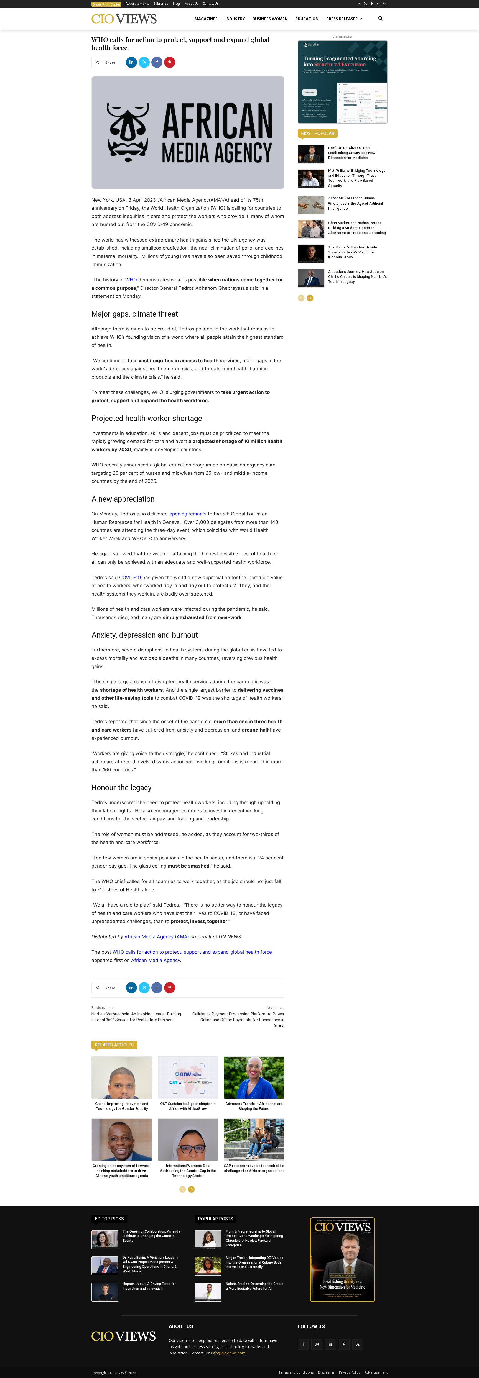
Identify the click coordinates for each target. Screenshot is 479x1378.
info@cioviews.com (228, 1353)
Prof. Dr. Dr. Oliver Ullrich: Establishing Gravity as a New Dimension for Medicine (352, 153)
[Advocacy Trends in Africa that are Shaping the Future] (254, 1077)
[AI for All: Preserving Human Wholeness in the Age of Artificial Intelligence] (311, 205)
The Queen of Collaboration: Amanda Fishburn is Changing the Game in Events (151, 1236)
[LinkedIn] (359, 4)
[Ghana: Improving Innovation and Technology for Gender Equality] (121, 1077)
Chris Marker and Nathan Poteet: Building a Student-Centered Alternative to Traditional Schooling (357, 228)
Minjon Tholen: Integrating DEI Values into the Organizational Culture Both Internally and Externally (254, 1262)
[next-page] (191, 1189)
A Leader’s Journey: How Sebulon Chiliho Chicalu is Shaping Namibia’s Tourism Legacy (357, 277)
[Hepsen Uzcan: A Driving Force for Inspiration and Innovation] (104, 1292)
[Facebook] (372, 4)
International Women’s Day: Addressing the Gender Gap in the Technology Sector (188, 1171)
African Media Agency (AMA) (156, 937)
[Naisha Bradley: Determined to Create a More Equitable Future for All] (208, 1292)
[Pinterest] (384, 4)
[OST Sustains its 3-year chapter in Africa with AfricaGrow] (188, 1077)
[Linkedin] (131, 62)
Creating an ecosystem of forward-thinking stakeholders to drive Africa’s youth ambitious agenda (122, 1171)
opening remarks (188, 514)
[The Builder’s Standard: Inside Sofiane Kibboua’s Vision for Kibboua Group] (311, 253)
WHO (131, 280)
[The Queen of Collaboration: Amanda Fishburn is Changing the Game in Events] (104, 1239)
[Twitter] (365, 4)
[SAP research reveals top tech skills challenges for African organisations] (254, 1139)
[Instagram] (378, 4)
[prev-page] (182, 1189)
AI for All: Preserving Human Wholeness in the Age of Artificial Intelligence (355, 203)
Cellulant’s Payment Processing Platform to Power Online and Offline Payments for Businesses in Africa (238, 1020)
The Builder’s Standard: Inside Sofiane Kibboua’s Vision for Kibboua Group (352, 252)
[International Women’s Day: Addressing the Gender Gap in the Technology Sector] (188, 1139)
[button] (381, 18)
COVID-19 (130, 577)
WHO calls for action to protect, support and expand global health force (192, 952)
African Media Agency (155, 960)
